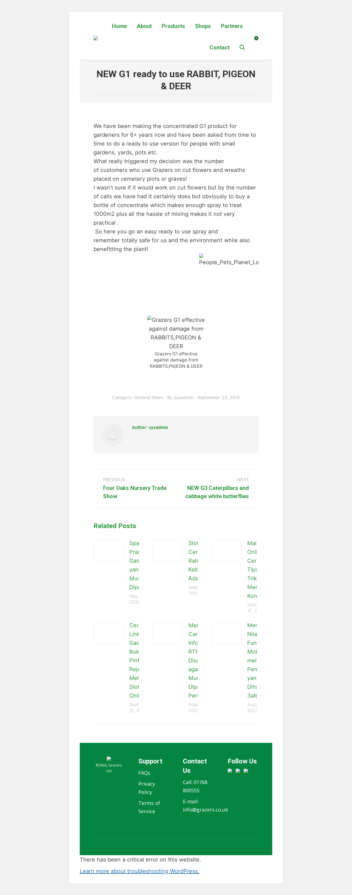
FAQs (144, 772)
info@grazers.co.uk (205, 809)
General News (148, 397)
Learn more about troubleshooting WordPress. (139, 871)
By (180, 397)
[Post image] (109, 551)
